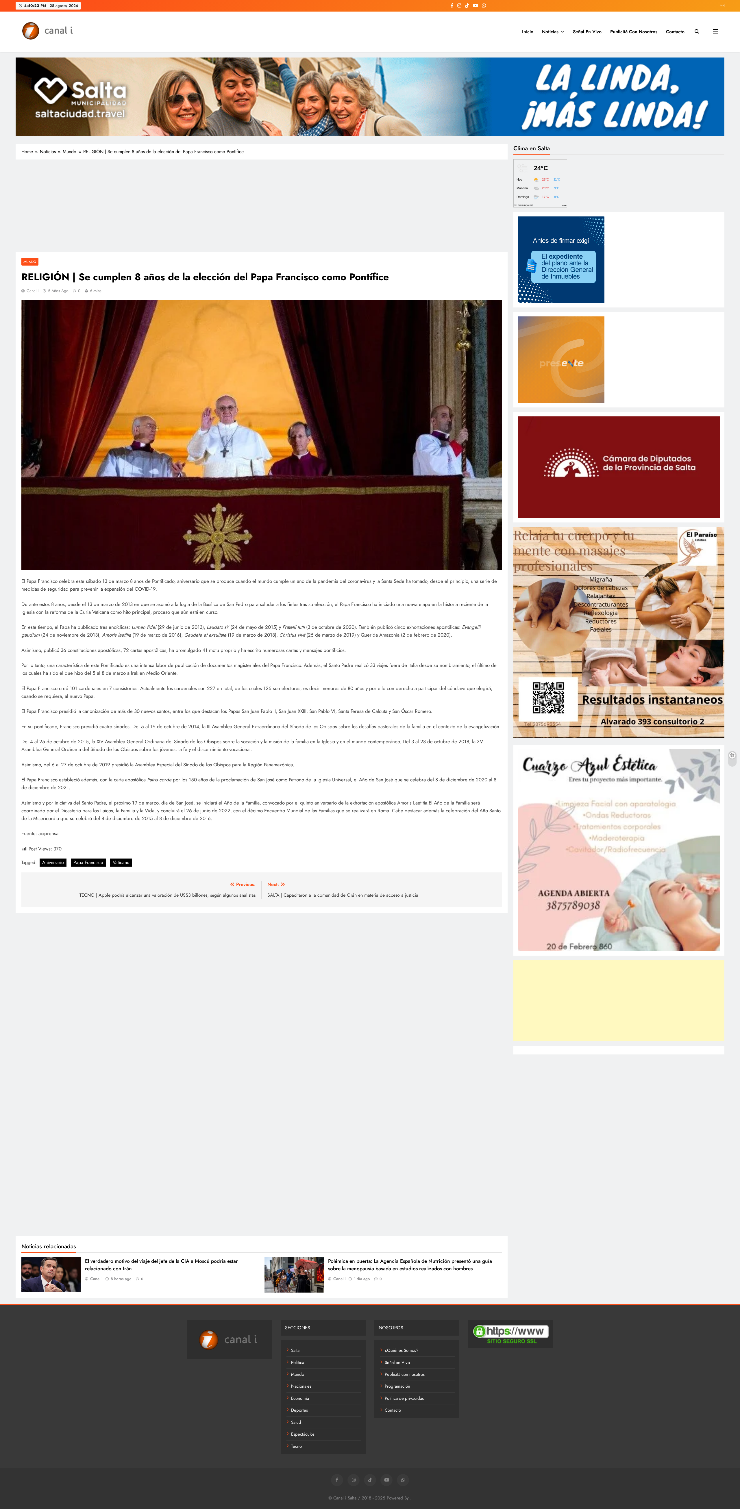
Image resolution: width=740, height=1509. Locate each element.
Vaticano (121, 862)
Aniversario (53, 862)
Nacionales (301, 1386)
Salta (295, 1350)
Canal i (32, 291)
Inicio (527, 31)
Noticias (550, 31)
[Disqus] (262, 992)
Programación (397, 1386)
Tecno (296, 1446)
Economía (300, 1398)
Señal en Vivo (587, 31)
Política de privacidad (405, 1398)
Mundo (29, 261)
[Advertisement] (261, 205)
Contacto (675, 31)
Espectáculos (302, 1434)
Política (297, 1362)
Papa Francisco (88, 862)
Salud (296, 1422)
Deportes (299, 1410)
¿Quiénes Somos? (401, 1350)
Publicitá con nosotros (633, 31)
